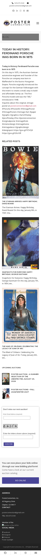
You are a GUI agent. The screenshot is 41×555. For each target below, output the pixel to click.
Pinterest (6, 537)
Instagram (7, 535)
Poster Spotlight (7, 540)
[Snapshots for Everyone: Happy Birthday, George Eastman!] (20, 243)
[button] (37, 23)
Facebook (6, 532)
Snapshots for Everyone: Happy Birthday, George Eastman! (17, 273)
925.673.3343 (11, 516)
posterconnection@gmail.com (20, 6)
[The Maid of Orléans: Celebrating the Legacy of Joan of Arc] (20, 315)
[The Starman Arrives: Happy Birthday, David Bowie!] (20, 172)
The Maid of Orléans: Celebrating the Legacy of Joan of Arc (20, 347)
